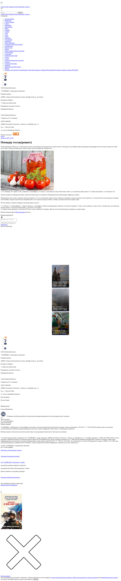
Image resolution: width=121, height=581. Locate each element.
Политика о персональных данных (11, 450)
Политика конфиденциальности (10, 477)
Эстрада (27, 7)
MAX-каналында (20, 212)
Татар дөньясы (9, 7)
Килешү (36, 579)
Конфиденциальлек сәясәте (109, 577)
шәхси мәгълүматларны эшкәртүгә (61, 577)
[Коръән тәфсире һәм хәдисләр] (5, 74)
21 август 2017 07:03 (7, 138)
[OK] (5, 82)
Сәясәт (3, 7)
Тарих (16, 7)
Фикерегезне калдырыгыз (8, 223)
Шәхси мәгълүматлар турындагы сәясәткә (85, 577)
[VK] (5, 76)
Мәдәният (21, 7)
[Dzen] (5, 85)
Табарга (20, 12)
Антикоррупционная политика (10, 456)
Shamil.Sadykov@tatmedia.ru (9, 485)
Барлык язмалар (5, 576)
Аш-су (3, 136)
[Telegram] (5, 78)
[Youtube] (5, 80)
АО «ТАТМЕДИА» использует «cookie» (13, 462)
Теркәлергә (4, 224)
